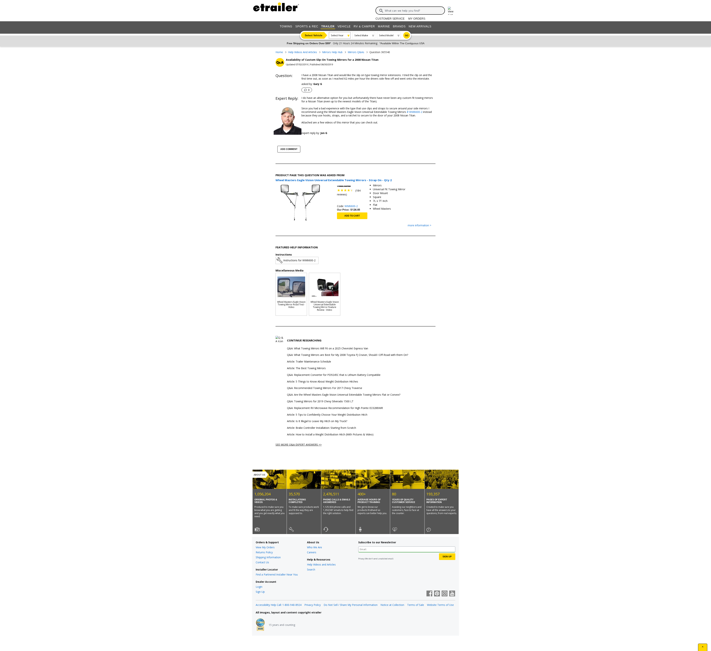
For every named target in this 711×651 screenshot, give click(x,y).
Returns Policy (264, 552)
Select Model (386, 35)
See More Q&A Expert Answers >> (299, 444)
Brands (399, 26)
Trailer (328, 26)
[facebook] (429, 593)
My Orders (416, 18)
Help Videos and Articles (321, 564)
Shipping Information (268, 557)
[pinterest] (437, 593)
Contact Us (262, 562)
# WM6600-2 (414, 112)
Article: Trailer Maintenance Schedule (309, 361)
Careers (311, 552)
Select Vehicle (313, 35)
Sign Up (260, 591)
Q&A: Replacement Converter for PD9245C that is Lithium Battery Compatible (333, 375)
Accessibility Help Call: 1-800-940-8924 (278, 605)
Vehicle (344, 26)
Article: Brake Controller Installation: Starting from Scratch (321, 427)
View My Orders (265, 547)
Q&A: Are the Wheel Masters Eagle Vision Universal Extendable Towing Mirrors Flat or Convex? (343, 394)
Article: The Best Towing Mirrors (306, 368)
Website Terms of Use (440, 605)
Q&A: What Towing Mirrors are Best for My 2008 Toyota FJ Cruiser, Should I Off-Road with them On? (347, 355)
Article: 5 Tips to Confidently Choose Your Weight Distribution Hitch (327, 414)
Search (311, 569)
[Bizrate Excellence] (260, 625)
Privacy (361, 558)
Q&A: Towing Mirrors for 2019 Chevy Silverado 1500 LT (320, 401)
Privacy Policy (312, 605)
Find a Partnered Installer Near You (277, 574)
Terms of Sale (415, 605)
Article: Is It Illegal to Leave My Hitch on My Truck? (317, 421)
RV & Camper (364, 26)
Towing (286, 26)
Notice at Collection (392, 605)
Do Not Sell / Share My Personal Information (351, 605)
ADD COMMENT (288, 149)
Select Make (361, 35)
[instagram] (444, 593)
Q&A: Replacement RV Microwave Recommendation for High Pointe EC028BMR (335, 408)
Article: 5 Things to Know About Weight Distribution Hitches (322, 381)
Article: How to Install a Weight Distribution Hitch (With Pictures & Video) (330, 434)
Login (259, 586)
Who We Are (314, 547)
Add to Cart (352, 215)
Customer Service (390, 18)
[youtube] (452, 593)
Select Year (337, 35)
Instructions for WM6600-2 (299, 260)
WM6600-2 (351, 206)
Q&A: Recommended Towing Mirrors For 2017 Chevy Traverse (324, 388)
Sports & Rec (306, 26)
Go (406, 35)
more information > (419, 225)
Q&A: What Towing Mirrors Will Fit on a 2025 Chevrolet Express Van (327, 348)
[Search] (381, 11)
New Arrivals (420, 26)
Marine (384, 26)
